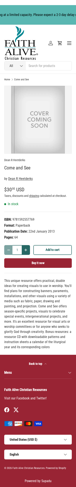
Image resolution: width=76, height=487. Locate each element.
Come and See (21, 79)
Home (7, 79)
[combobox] (38, 65)
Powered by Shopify (56, 468)
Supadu (46, 481)
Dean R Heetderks (14, 160)
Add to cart (53, 250)
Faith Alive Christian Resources (28, 468)
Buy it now (38, 263)
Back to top (36, 363)
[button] (60, 43)
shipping (34, 195)
